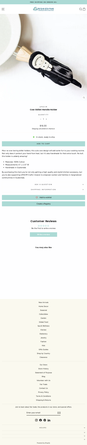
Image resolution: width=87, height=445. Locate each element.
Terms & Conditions (43, 396)
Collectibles (43, 314)
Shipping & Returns (43, 400)
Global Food (43, 322)
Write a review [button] (43, 234)
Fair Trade (43, 384)
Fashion (43, 342)
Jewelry (44, 338)
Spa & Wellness (43, 326)
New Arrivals (43, 302)
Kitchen (43, 330)
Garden (43, 318)
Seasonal (43, 310)
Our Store (43, 365)
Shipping (35, 129)
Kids (43, 346)
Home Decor (43, 306)
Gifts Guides (43, 349)
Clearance (43, 357)
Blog (43, 376)
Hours (43, 428)
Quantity (43, 115)
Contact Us (43, 388)
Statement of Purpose (43, 373)
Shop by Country (43, 353)
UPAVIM (43, 107)
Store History (43, 369)
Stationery (43, 334)
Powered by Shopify (43, 443)
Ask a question (43, 184)
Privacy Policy (43, 392)
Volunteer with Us (43, 380)
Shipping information (43, 189)
